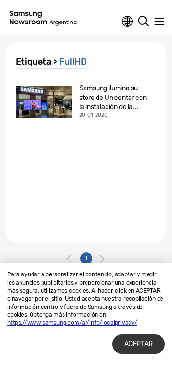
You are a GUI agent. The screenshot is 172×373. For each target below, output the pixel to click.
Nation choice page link (127, 21)
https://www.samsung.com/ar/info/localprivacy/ (72, 322)
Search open (143, 21)
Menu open (159, 21)
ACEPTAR (138, 344)
